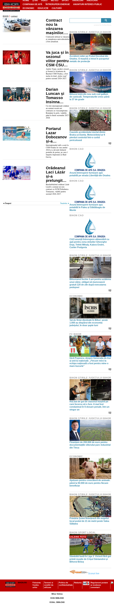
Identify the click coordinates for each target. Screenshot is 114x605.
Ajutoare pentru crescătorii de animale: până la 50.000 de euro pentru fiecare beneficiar (90, 483)
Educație (43, 8)
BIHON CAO (77, 149)
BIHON (5, 16)
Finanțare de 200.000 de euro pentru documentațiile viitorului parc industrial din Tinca (90, 445)
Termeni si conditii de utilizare (48, 585)
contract (14, 16)
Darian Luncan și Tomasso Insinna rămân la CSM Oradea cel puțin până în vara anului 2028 (57, 95)
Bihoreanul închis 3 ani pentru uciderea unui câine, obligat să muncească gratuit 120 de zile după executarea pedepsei (90, 283)
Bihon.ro (22, 583)
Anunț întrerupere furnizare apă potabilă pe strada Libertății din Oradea (90, 174)
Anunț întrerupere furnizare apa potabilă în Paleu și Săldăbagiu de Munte (87, 207)
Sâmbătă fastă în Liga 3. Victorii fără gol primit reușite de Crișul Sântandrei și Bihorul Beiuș (90, 559)
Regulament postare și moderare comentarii (99, 585)
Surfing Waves (106, 25)
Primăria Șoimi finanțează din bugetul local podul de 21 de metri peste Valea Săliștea (89, 521)
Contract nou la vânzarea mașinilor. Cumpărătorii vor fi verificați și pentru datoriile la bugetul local (57, 26)
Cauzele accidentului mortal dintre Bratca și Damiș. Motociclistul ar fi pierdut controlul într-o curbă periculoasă (87, 136)
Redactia (77, 583)
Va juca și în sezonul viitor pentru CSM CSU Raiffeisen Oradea (57, 58)
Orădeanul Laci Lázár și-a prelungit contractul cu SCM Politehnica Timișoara (56, 174)
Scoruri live (93, 573)
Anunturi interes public (87, 4)
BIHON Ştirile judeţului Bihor (90, 32)
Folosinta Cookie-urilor (37, 585)
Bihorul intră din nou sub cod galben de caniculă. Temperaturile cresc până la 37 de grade (89, 97)
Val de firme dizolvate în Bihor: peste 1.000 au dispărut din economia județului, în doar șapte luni (89, 323)
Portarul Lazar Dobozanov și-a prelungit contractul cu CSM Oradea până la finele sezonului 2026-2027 (56, 135)
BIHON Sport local (83, 532)
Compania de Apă (32, 4)
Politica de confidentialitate (66, 584)
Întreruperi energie (58, 4)
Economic (28, 8)
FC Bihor (75, 334)
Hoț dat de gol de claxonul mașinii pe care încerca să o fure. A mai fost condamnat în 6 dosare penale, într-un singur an (89, 405)
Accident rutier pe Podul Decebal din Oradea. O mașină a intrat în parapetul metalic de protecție (89, 59)
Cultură (57, 8)
